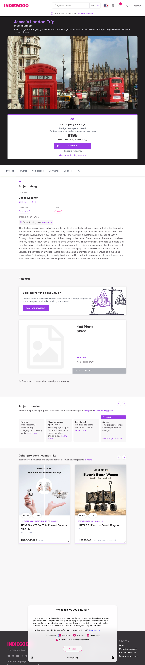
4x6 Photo (85, 326)
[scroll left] (119, 404)
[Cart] (113, 5)
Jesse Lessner (24, 26)
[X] (13, 656)
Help (87, 410)
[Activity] (119, 5)
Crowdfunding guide (104, 410)
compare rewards (35, 308)
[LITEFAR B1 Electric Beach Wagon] (100, 490)
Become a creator (127, 652)
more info (23, 202)
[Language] (106, 5)
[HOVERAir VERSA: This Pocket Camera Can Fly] (44, 490)
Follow (72, 146)
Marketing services (128, 649)
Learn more (32, 433)
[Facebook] (9, 656)
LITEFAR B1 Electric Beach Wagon (98, 525)
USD (93, 5)
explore (88, 459)
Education (24, 212)
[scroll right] (124, 457)
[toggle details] (69, 543)
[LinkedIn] (26, 656)
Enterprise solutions (128, 656)
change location (85, 13)
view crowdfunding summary (72, 155)
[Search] (55, 5)
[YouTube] (17, 656)
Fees (121, 645)
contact (32, 202)
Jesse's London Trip (34, 21)
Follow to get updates (112, 438)
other (58, 212)
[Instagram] (22, 656)
